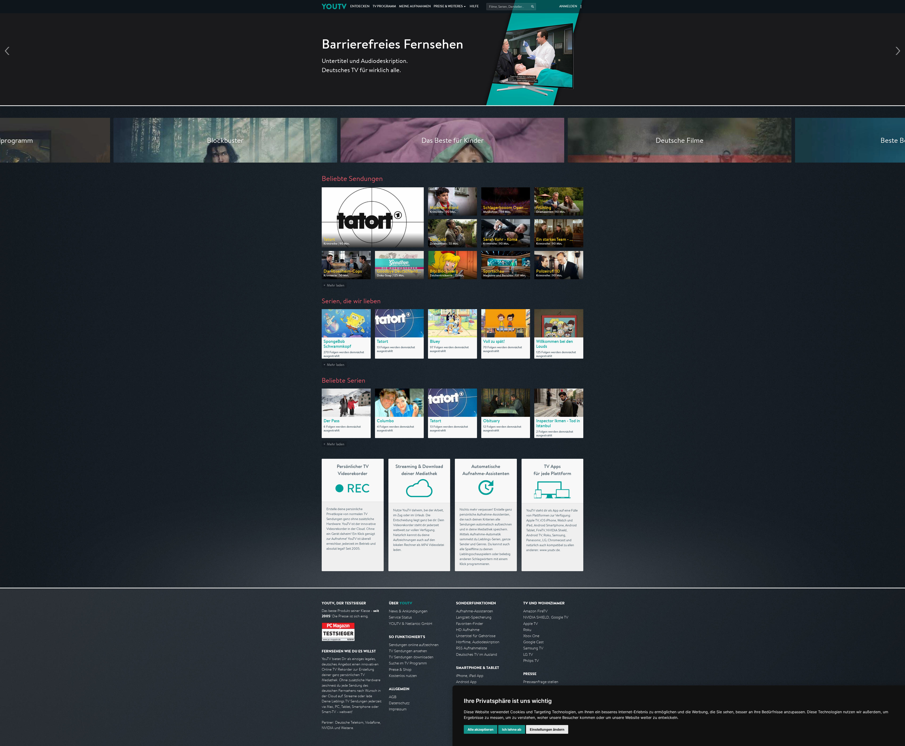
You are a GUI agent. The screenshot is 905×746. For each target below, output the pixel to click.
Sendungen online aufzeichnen (414, 644)
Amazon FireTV (535, 611)
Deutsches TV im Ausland (476, 654)
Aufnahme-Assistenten (474, 611)
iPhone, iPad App (469, 675)
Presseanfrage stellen (540, 681)
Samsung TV (533, 648)
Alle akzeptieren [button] (481, 729)
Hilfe (474, 6)
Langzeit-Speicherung (473, 617)
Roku (527, 629)
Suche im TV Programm (408, 663)
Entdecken (360, 6)
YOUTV (334, 6)
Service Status (400, 617)
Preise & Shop (400, 669)
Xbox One (531, 635)
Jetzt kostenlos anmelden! (452, 79)
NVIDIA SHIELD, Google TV (545, 617)
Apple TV (530, 623)
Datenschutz (399, 703)
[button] (581, 6)
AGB (392, 696)
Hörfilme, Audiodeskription (477, 641)
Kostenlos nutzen (403, 675)
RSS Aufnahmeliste (471, 648)
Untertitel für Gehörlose (475, 635)
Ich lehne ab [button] (511, 729)
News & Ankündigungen (408, 611)
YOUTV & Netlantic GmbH (410, 623)
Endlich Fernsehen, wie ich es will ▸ (452, 66)
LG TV (528, 654)
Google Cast (533, 641)
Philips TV (531, 660)
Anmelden (568, 6)
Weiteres (448, 6)
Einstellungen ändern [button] (547, 729)
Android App (466, 681)
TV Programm (384, 6)
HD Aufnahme (467, 629)
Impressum (398, 709)
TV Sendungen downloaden (411, 657)
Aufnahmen (415, 6)
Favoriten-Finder (469, 623)
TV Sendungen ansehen (408, 650)
